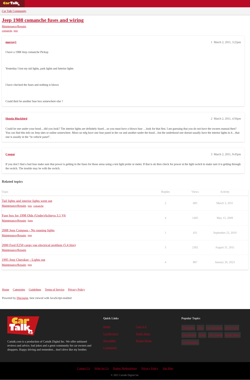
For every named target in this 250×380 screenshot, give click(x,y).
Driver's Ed (231, 327)
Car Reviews (76, 3)
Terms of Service (54, 289)
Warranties (188, 327)
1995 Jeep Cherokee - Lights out (23, 260)
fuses (30, 220)
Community (123, 3)
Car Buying (189, 334)
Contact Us (83, 368)
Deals (58, 3)
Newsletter (109, 340)
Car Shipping (214, 327)
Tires (200, 327)
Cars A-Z (142, 3)
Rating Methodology (125, 368)
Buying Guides (38, 3)
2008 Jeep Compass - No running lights (28, 230)
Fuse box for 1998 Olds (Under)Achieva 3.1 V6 (34, 215)
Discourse (22, 298)
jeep (16, 30)
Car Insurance (190, 342)
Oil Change (215, 334)
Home (5, 289)
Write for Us (101, 368)
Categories (19, 289)
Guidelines (35, 289)
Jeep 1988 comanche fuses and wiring (43, 20)
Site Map (168, 368)
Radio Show (143, 333)
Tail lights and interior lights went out (27, 201)
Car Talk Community (14, 11)
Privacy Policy (76, 289)
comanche (7, 30)
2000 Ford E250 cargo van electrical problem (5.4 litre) (39, 245)
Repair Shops (100, 3)
